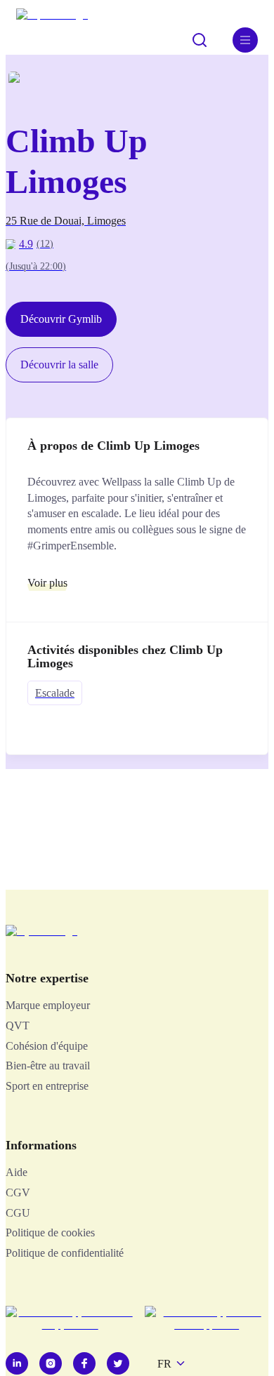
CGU (18, 1213)
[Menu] (245, 40)
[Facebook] (84, 1363)
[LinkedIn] (17, 1363)
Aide (16, 1172)
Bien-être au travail (48, 1065)
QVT (18, 1025)
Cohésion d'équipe (47, 1046)
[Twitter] (118, 1363)
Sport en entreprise (47, 1086)
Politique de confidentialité (65, 1253)
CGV (18, 1192)
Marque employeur (48, 1005)
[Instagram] (50, 1363)
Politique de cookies (50, 1232)
